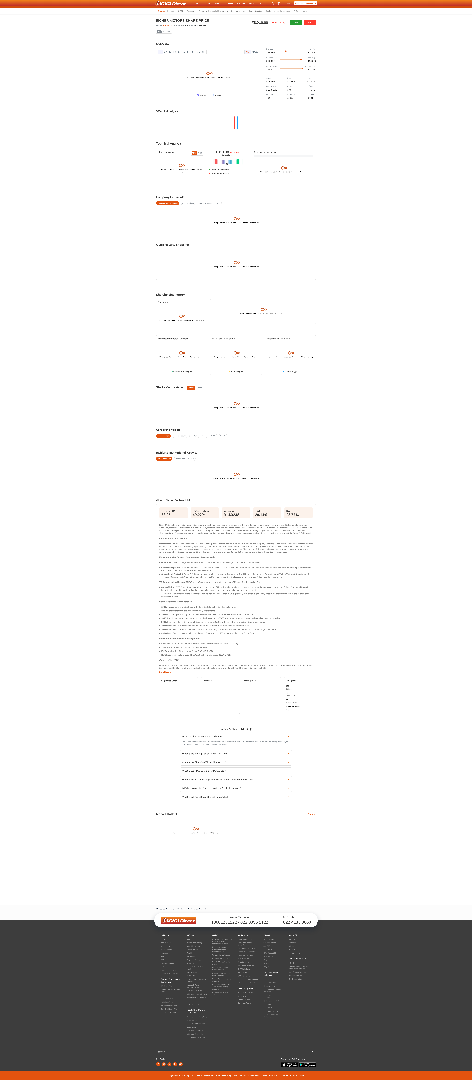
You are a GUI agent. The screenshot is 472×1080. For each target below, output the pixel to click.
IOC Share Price (167, 1002)
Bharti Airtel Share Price (196, 1027)
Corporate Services (194, 960)
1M (170, 52)
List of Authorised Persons (299, 972)
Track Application (295, 979)
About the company (282, 11)
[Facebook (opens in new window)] (158, 1064)
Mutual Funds (166, 943)
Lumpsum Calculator (245, 955)
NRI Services (191, 956)
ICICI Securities (269, 986)
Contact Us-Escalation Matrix (195, 968)
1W (165, 52)
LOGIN (288, 3)
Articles (292, 939)
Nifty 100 (266, 960)
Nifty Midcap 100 (269, 953)
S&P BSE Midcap (269, 943)
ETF (162, 956)
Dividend (194, 436)
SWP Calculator (244, 969)
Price (247, 52)
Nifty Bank (267, 963)
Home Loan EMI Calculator (248, 979)
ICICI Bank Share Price (195, 1034)
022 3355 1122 (254, 922)
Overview (162, 11)
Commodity (165, 946)
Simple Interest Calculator (247, 939)
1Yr (184, 52)
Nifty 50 (266, 967)
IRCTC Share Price (168, 995)
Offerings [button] (241, 3)
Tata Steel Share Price (169, 1009)
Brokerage (190, 939)
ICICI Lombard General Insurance (272, 991)
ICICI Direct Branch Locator (197, 994)
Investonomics (294, 953)
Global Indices (268, 939)
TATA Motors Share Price (196, 1038)
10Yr (198, 52)
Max (203, 52)
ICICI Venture (268, 1004)
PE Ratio (255, 52)
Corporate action (255, 11)
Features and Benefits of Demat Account (221, 968)
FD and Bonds (166, 949)
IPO (162, 967)
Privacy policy (192, 972)
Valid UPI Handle (193, 1004)
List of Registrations (194, 1001)
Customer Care (192, 949)
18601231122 (224, 922)
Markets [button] (218, 3)
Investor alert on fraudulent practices (197, 980)
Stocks (163, 939)
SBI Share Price (166, 986)
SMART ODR (191, 976)
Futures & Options (167, 963)
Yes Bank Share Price (169, 1006)
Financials (203, 11)
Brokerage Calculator (246, 965)
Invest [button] (198, 3)
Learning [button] (229, 3)
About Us (190, 963)
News (304, 11)
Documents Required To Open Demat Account (221, 974)
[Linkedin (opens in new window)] (175, 1064)
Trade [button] (208, 3)
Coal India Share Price (195, 1031)
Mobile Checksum (295, 975)
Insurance (164, 953)
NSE (287, 693)
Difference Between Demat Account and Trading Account (222, 986)
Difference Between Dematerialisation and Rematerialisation (220, 949)
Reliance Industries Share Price (170, 991)
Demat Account (244, 996)
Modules (292, 949)
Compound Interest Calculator (245, 944)
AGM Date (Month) (293, 706)
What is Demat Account (221, 955)
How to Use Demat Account (222, 958)
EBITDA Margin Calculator (248, 948)
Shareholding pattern (219, 11)
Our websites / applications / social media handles (299, 967)
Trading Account (244, 999)
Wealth (189, 953)
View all (312, 814)
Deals (268, 11)
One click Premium (193, 946)
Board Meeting (180, 436)
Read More (165, 672)
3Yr (188, 52)
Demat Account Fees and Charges (221, 980)
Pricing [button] (252, 3)
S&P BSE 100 (268, 946)
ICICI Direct (267, 1008)
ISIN (287, 700)
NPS (162, 960)
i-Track (291, 963)
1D (160, 52)
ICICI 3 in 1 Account (245, 993)
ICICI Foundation (269, 983)
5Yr (193, 52)
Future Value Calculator (246, 952)
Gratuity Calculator (245, 962)
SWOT (180, 11)
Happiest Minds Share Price (197, 1017)
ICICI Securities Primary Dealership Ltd (272, 1016)
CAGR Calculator (244, 976)
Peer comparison (238, 11)
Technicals (191, 11)
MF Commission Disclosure (196, 998)
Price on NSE (204, 95)
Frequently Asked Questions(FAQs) (193, 986)
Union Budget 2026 (168, 970)
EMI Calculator (243, 959)
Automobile (167, 25)
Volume (218, 95)
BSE (287, 686)
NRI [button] (260, 3)
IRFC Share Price (167, 999)
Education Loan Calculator (248, 983)
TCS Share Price (192, 1020)
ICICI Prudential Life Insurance (270, 996)
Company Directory (168, 1012)
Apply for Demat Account (306, 3)
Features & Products (194, 991)
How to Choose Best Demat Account (222, 963)
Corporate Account (245, 1003)
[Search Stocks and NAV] (267, 3)
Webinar (292, 943)
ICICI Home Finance (270, 1011)
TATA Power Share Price (196, 1024)
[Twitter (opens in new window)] (169, 1064)
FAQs (296, 11)
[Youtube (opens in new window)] (181, 1064)
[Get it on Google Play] (307, 1064)
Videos (291, 946)
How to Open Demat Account (220, 993)
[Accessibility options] (279, 3)
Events (223, 436)
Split (204, 436)
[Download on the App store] (289, 1064)
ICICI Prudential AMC (271, 1001)
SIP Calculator (243, 972)
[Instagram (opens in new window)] (164, 1064)
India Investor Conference (170, 974)
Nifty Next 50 (268, 956)
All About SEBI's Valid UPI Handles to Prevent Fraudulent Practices (222, 941)
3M (174, 52)
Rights (213, 436)
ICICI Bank (267, 979)
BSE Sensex (267, 949)
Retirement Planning (194, 943)
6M (179, 52)
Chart (171, 11)
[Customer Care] (273, 3)
